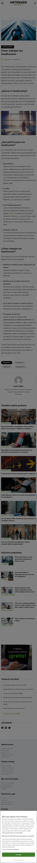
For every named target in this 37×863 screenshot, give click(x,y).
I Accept (18, 854)
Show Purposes (19, 860)
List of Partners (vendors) (10, 849)
